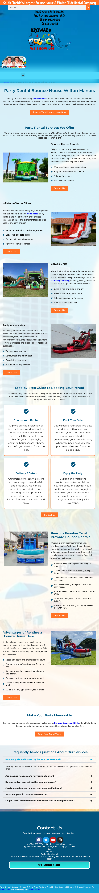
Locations (49, 851)
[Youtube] (53, 840)
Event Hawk (34, 890)
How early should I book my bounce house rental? (33, 759)
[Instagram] (60, 840)
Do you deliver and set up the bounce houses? (31, 782)
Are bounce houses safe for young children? (29, 776)
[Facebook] (39, 840)
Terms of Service (82, 856)
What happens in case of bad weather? (27, 794)
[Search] (88, 7)
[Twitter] (46, 840)
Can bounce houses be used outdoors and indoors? (33, 788)
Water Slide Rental (49, 854)
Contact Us (49, 828)
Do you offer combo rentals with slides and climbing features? (40, 800)
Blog (49, 849)
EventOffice (5, 890)
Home (6, 82)
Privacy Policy (63, 856)
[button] (49, 759)
